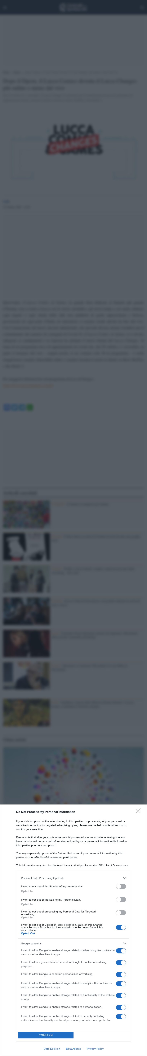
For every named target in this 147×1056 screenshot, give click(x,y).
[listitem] (73, 878)
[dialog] (73, 930)
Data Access (73, 1048)
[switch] (121, 886)
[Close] (139, 812)
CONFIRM (46, 1035)
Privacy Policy (95, 1048)
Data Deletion (52, 1048)
